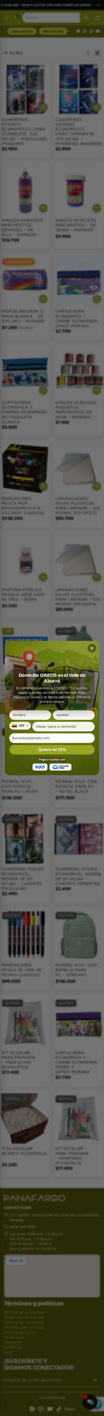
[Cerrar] (92, 648)
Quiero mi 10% (52, 749)
